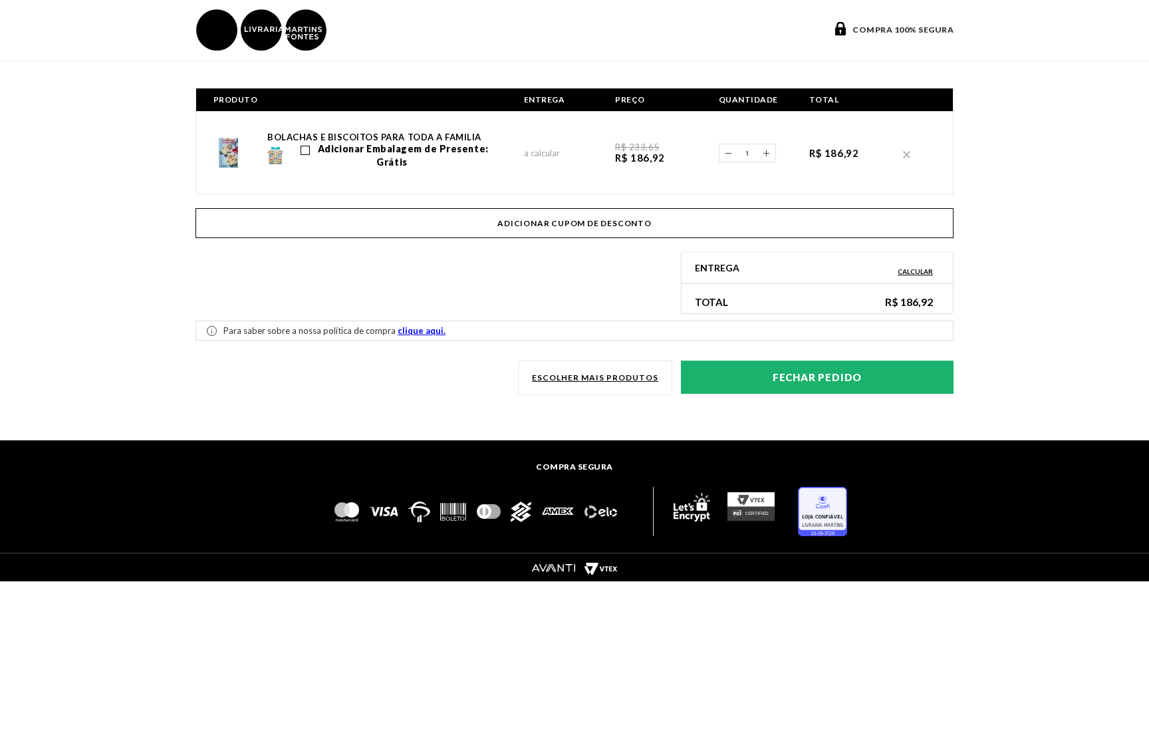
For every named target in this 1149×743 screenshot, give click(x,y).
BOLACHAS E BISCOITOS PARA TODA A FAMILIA (374, 137)
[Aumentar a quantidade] (766, 153)
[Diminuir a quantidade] (728, 153)
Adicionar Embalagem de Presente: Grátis (401, 155)
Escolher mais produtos (595, 377)
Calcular (915, 271)
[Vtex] (600, 568)
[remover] (907, 153)
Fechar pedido (817, 377)
